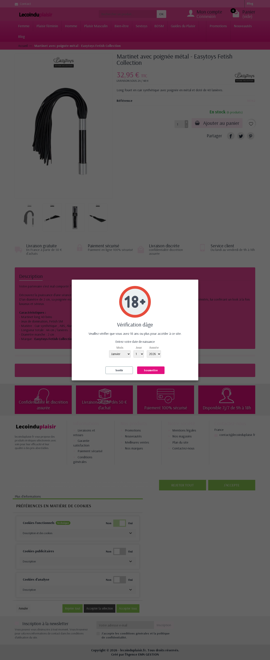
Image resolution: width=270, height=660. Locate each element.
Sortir (119, 370)
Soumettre (151, 370)
